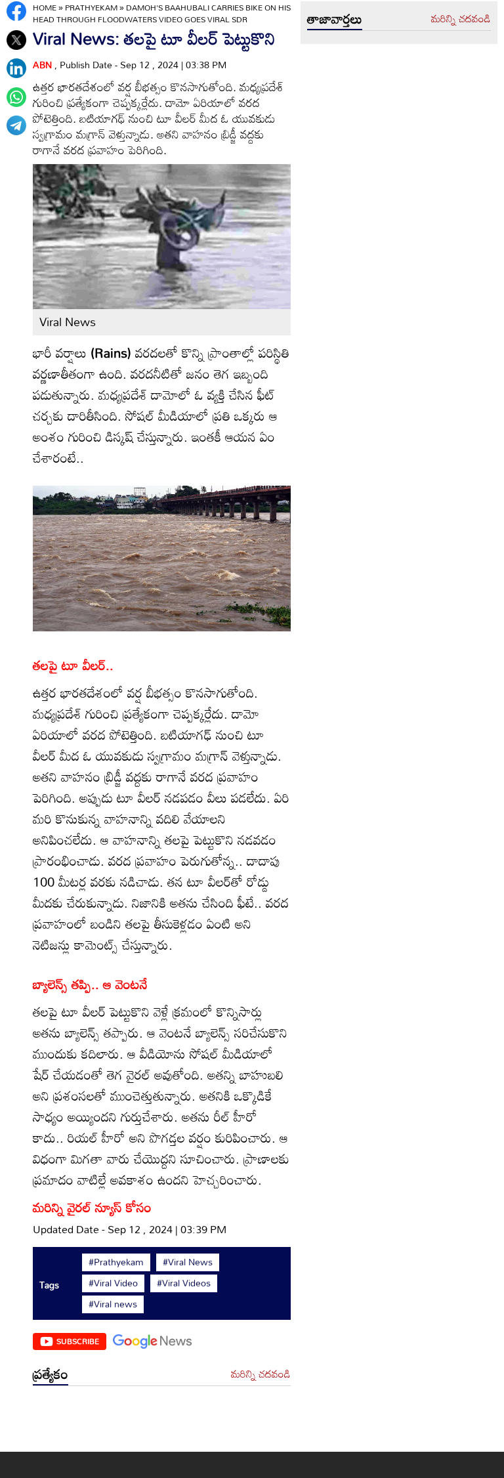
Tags (49, 1285)
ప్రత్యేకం (50, 1373)
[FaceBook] (16, 11)
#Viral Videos (184, 1283)
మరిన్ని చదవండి (261, 1374)
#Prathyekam (116, 1262)
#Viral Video (113, 1283)
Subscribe (77, 1341)
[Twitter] (16, 40)
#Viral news (113, 1304)
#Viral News (188, 1262)
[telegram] (16, 125)
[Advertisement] (162, 1422)
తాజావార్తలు (334, 18)
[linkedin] (16, 68)
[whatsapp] (16, 97)
